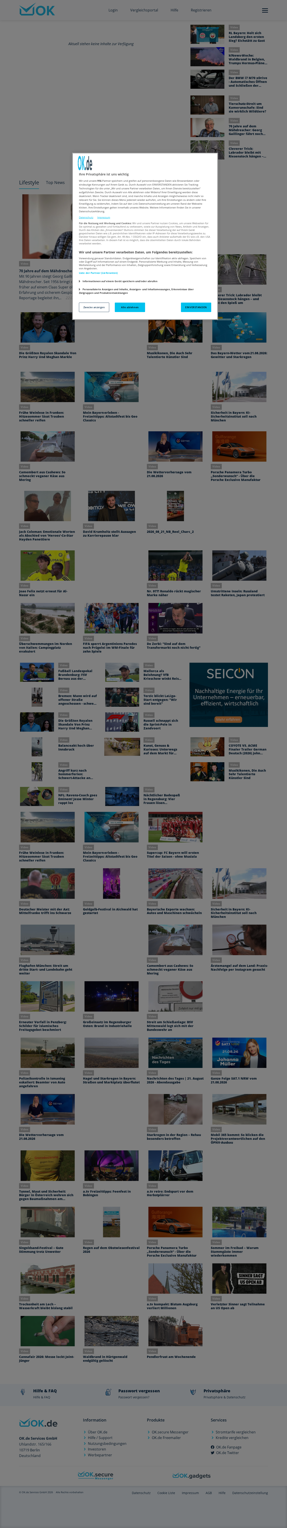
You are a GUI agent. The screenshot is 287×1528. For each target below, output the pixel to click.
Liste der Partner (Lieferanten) (98, 273)
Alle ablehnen (130, 307)
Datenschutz (86, 217)
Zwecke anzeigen (94, 307)
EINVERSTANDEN (196, 307)
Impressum (103, 217)
